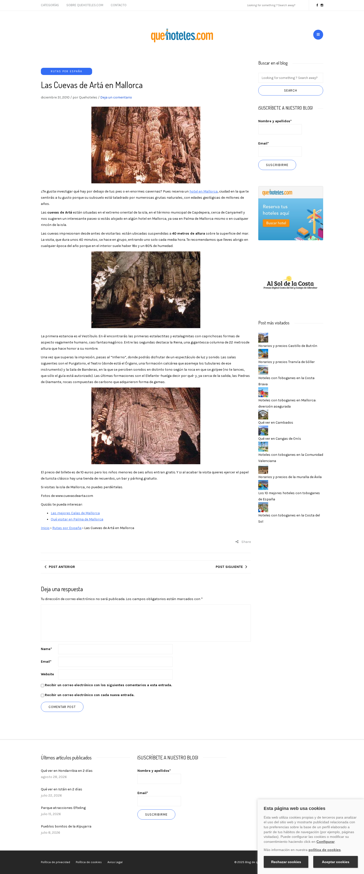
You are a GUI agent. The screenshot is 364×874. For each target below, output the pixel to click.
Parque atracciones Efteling (63, 808)
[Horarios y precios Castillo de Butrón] (263, 337)
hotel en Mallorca (203, 191)
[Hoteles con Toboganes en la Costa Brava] (263, 369)
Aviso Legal (115, 862)
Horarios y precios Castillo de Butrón (287, 346)
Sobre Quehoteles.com (84, 5)
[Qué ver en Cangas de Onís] (263, 430)
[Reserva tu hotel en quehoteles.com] (290, 213)
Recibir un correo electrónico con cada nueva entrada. (89, 695)
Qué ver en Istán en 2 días (61, 789)
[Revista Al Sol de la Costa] (290, 283)
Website (47, 674)
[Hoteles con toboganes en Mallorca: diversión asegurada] (263, 392)
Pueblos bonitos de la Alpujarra (66, 826)
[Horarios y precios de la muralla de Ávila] (263, 468)
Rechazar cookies (286, 862)
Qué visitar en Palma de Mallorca (77, 519)
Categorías (50, 5)
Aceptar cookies (335, 862)
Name (46, 649)
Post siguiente (229, 567)
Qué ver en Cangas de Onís (279, 439)
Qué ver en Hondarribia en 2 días (67, 771)
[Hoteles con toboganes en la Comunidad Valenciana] (263, 446)
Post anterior (62, 567)
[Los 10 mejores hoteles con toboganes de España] (263, 485)
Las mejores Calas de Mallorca (75, 513)
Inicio (45, 528)
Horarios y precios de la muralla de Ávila (290, 477)
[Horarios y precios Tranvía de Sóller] (263, 353)
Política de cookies (89, 862)
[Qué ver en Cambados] (263, 414)
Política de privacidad (55, 862)
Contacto (119, 5)
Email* (263, 143)
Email (46, 661)
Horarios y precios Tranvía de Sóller (286, 362)
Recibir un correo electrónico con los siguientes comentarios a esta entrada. (108, 685)
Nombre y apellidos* (275, 121)
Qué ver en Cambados (275, 422)
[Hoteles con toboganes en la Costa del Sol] (263, 507)
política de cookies (325, 850)
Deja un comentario (116, 97)
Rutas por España (66, 71)
